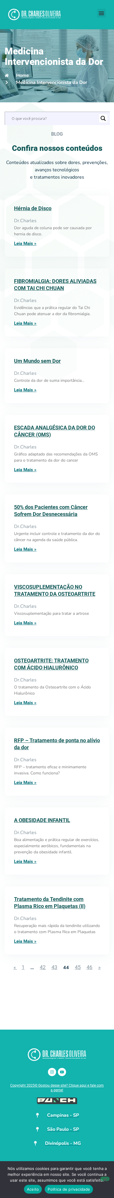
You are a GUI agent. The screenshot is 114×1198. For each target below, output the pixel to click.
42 (43, 967)
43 (54, 967)
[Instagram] (52, 1072)
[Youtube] (62, 1072)
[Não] (105, 1179)
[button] (101, 13)
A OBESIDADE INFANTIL (42, 820)
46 (89, 967)
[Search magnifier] (103, 118)
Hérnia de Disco (32, 208)
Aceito (33, 1189)
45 (78, 967)
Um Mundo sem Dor (37, 361)
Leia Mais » (25, 243)
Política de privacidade (69, 1189)
